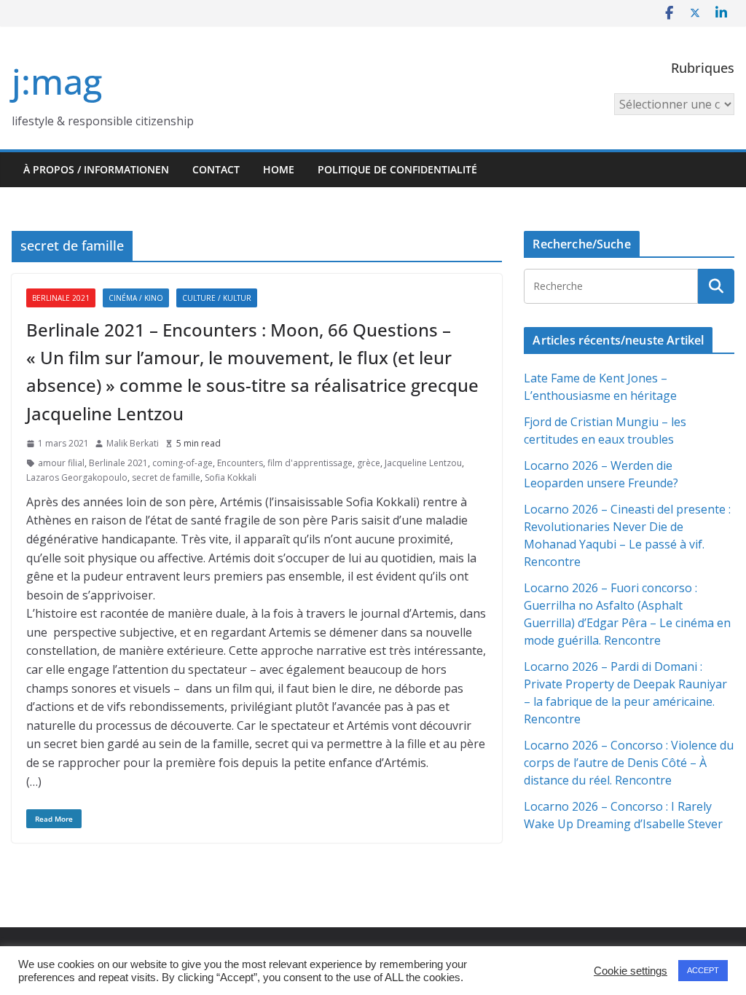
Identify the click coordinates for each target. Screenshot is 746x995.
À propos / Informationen (96, 169)
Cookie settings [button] (630, 971)
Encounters (240, 463)
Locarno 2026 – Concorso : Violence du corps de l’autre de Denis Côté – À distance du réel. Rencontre (629, 762)
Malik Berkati (132, 443)
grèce (368, 463)
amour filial (61, 463)
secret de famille (166, 477)
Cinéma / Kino (136, 298)
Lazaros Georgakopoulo (76, 477)
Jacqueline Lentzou (423, 463)
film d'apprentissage (310, 463)
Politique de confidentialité (397, 169)
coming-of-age (182, 463)
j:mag (57, 81)
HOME (278, 169)
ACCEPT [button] (703, 970)
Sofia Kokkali (230, 477)
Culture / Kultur (216, 298)
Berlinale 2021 (61, 298)
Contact (216, 169)
